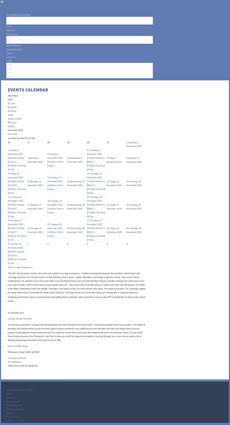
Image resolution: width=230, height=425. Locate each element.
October (11, 126)
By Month (12, 107)
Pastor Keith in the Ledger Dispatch (27, 41)
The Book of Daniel (17, 358)
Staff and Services (14, 49)
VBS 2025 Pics (18, 22)
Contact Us (11, 57)
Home (9, 26)
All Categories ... (15, 362)
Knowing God (12, 34)
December (13, 134)
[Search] (12, 123)
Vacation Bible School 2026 (18, 15)
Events (9, 53)
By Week (12, 111)
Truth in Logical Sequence (20, 267)
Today (10, 115)
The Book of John (19, 76)
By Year (11, 103)
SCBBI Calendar (18, 64)
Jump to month (15, 119)
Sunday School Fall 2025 (22, 68)
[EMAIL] (145, 96)
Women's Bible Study (18, 346)
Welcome (10, 30)
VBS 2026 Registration (21, 18)
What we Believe (13, 45)
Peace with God (19, 38)
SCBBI (9, 61)
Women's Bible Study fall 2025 (25, 72)
